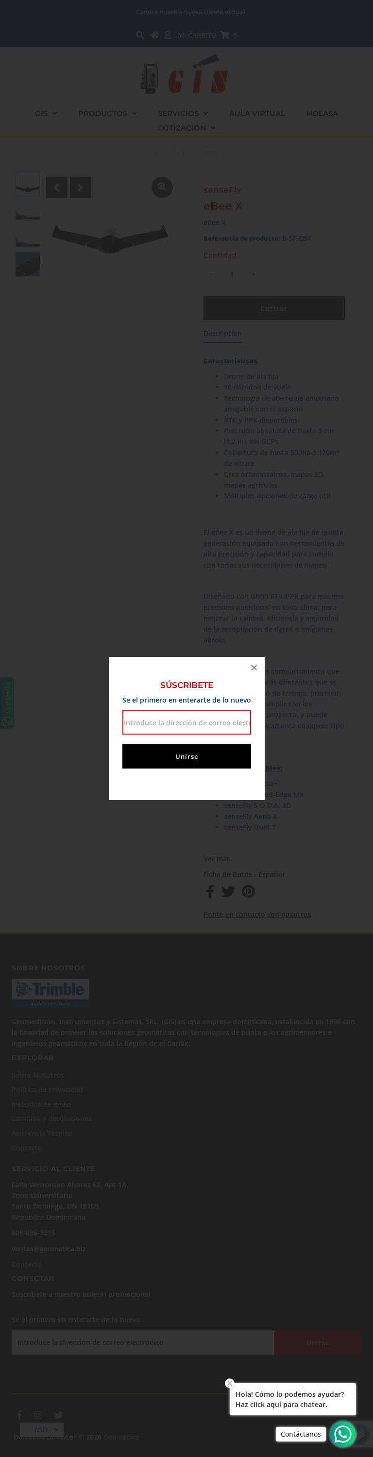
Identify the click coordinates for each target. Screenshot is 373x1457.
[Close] (254, 667)
